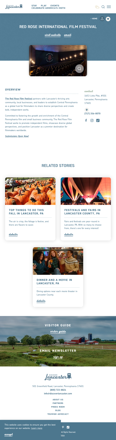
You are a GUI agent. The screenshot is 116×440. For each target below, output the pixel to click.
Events (55, 6)
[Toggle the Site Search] (103, 6)
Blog (58, 410)
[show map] (86, 110)
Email (67, 35)
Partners (58, 403)
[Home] (15, 6)
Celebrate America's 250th (48, 8)
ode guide (58, 331)
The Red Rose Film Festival (18, 99)
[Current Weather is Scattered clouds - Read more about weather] (97, 6)
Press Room (58, 407)
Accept (9, 434)
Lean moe (36, 428)
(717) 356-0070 (92, 114)
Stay (34, 6)
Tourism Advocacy (58, 414)
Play (44, 6)
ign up (58, 357)
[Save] (108, 19)
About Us (58, 400)
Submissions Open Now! (17, 136)
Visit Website (53, 35)
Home (94, 19)
